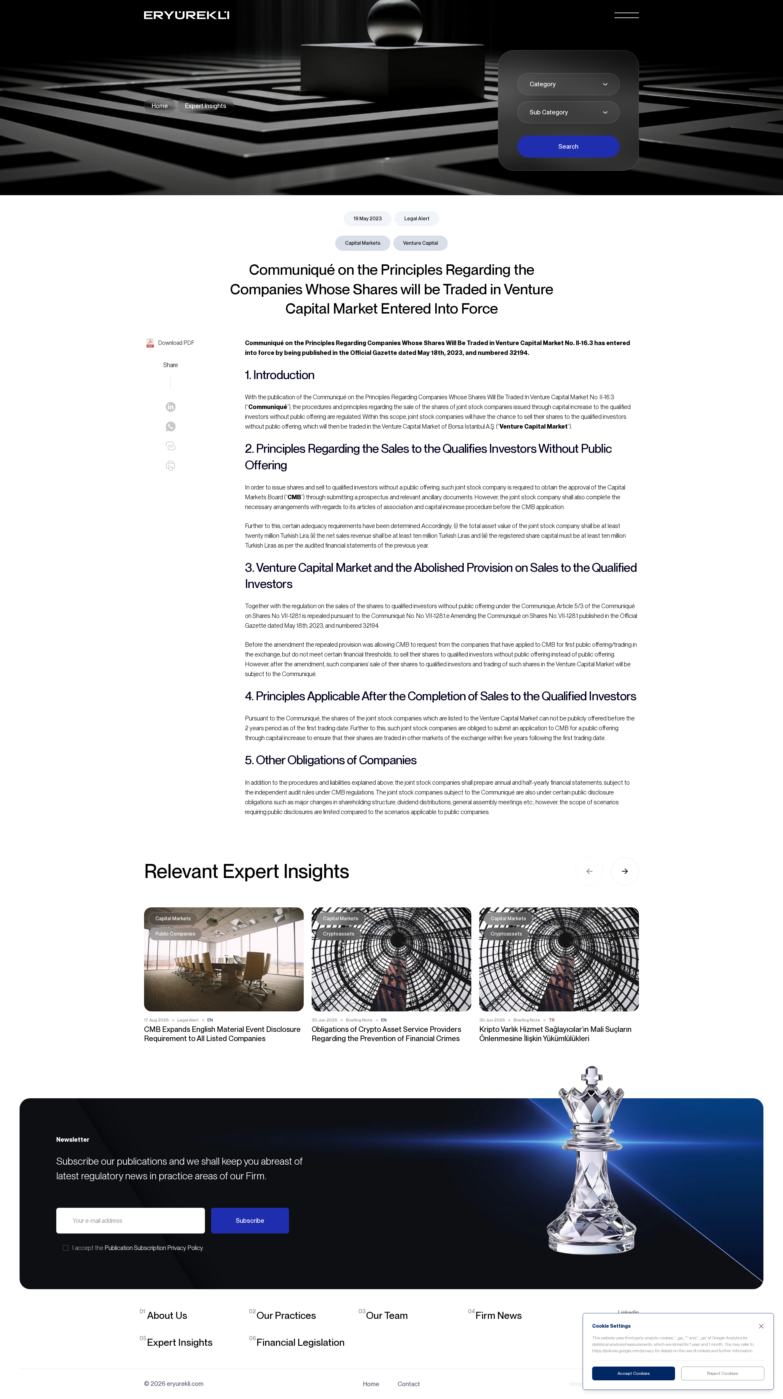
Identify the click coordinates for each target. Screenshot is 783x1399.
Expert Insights (205, 106)
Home (160, 106)
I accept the (138, 1248)
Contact (409, 1384)
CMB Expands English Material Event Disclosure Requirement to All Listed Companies (222, 1034)
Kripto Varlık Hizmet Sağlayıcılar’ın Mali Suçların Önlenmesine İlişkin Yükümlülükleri (555, 1034)
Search (568, 146)
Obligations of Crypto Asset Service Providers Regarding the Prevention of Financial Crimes (386, 1034)
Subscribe (250, 1220)
